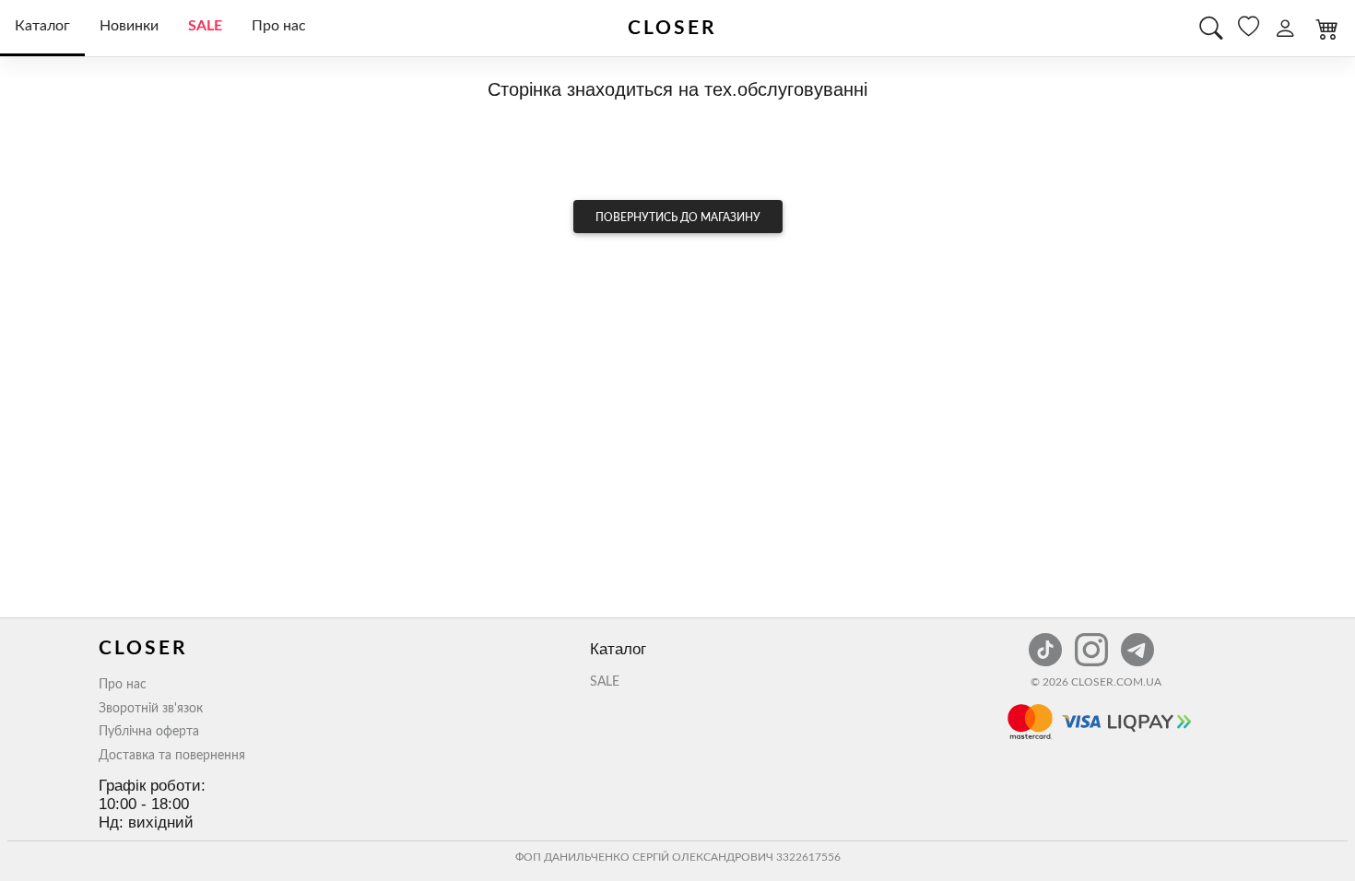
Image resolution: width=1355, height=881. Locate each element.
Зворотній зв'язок (151, 708)
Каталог (42, 25)
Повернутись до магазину (677, 217)
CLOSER (672, 28)
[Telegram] (1137, 639)
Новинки (129, 25)
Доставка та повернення (172, 755)
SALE (205, 25)
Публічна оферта (149, 731)
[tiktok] (1047, 639)
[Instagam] (1093, 639)
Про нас (279, 25)
